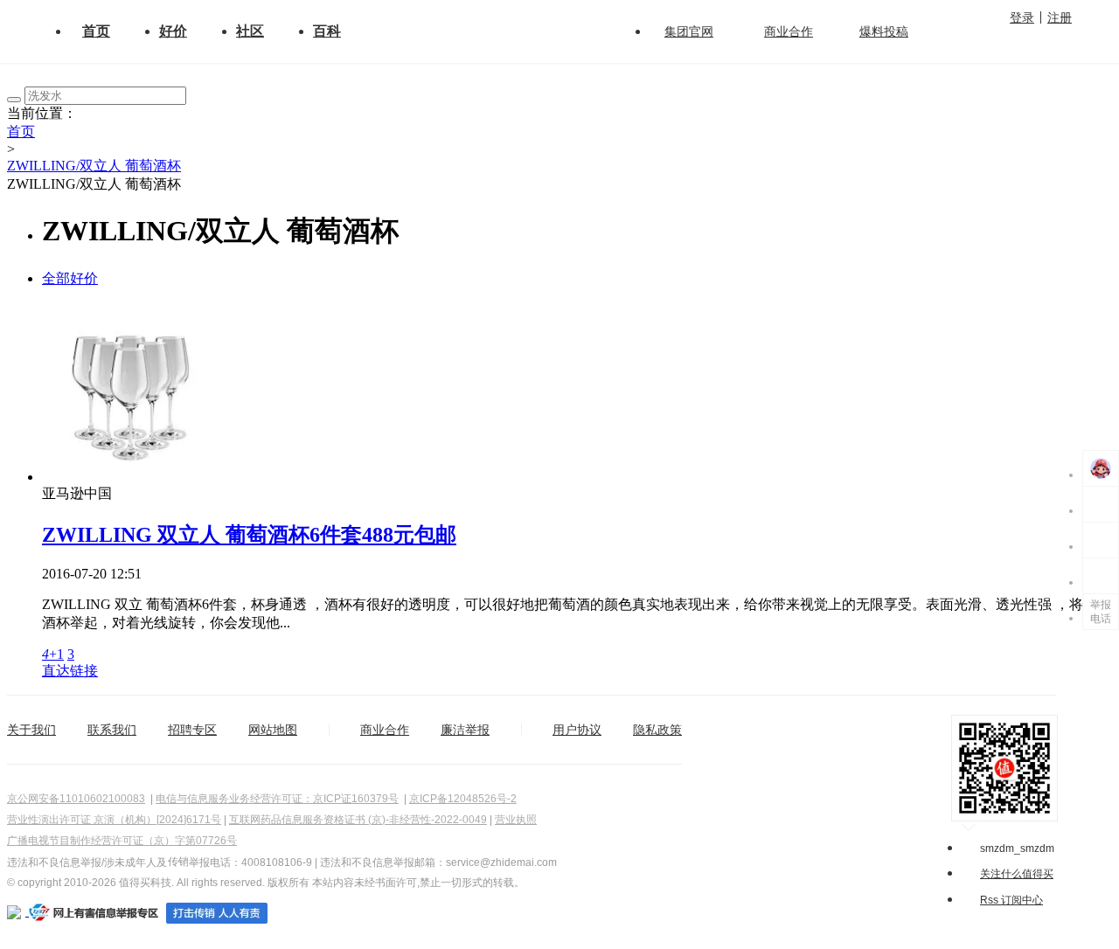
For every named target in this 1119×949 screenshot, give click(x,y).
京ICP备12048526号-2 (463, 799)
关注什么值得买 (1016, 874)
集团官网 (688, 31)
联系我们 (111, 730)
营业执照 (516, 820)
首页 (96, 31)
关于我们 (31, 730)
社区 (250, 31)
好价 (173, 31)
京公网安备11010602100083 (76, 799)
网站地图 (272, 730)
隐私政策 (657, 730)
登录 (1022, 17)
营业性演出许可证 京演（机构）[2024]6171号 (114, 820)
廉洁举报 (465, 730)
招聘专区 (192, 730)
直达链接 (70, 670)
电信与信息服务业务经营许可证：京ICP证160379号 (277, 799)
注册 (1059, 17)
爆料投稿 (883, 31)
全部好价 (70, 278)
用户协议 (577, 730)
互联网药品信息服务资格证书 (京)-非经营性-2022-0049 (358, 820)
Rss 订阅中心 (1011, 900)
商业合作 (788, 31)
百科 (327, 31)
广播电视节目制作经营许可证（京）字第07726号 (122, 841)
